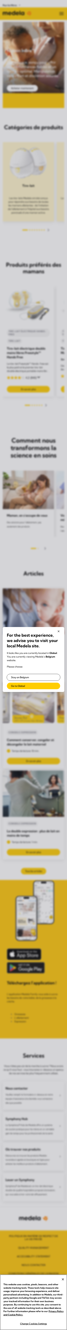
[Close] (63, 1279)
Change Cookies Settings (33, 1323)
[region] (33, 1302)
